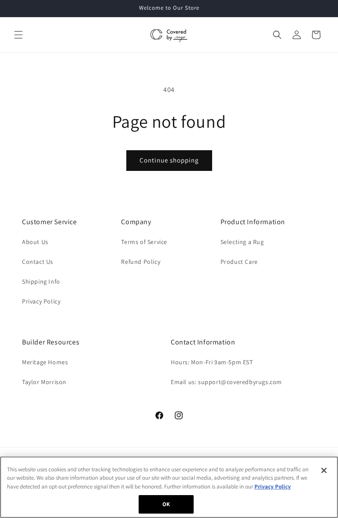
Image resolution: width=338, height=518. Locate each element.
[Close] (324, 470)
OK (166, 504)
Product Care (239, 262)
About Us (35, 242)
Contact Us (37, 262)
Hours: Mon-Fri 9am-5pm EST (212, 362)
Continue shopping (169, 160)
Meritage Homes (45, 362)
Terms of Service (144, 242)
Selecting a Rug (242, 242)
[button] (18, 34)
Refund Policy (140, 262)
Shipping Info (41, 281)
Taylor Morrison (44, 382)
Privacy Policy (41, 301)
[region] (169, 487)
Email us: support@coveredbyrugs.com (226, 382)
